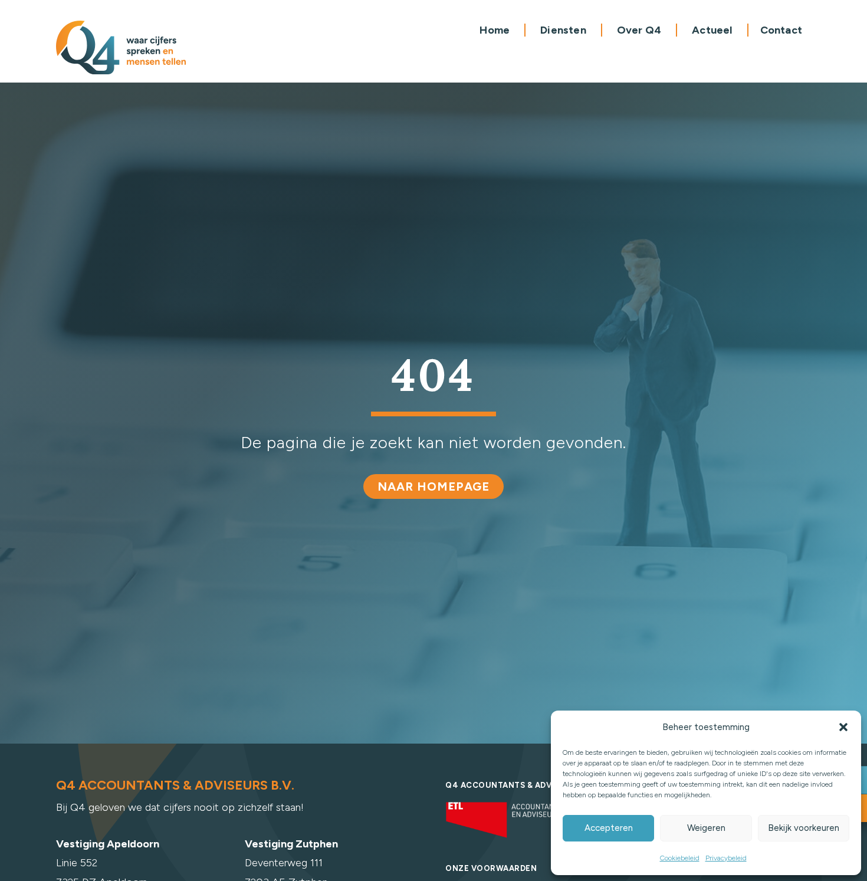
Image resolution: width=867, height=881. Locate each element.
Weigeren (706, 828)
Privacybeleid (726, 858)
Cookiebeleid (679, 858)
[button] (843, 727)
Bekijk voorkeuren (803, 828)
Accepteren (608, 828)
